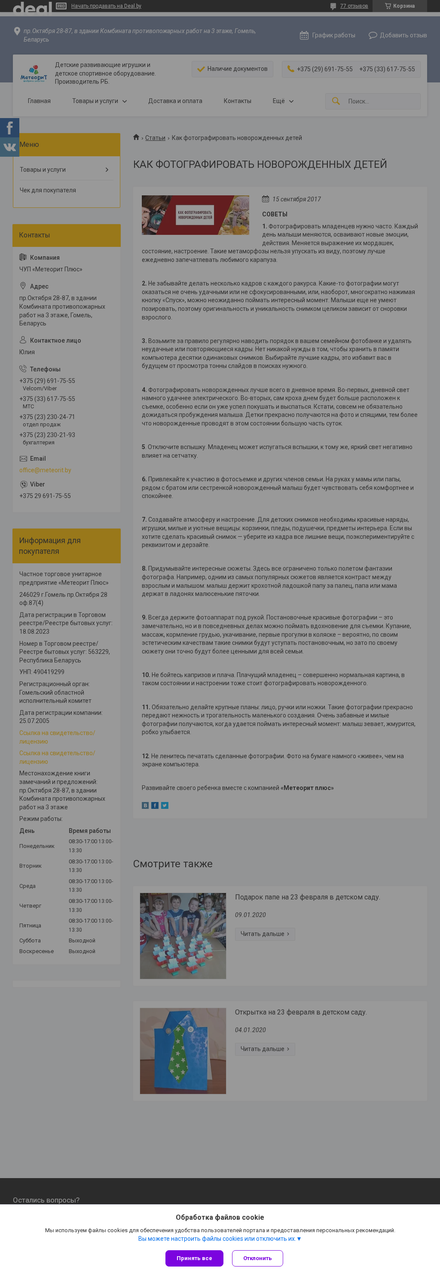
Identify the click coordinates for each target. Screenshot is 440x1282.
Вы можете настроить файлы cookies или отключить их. (217, 1238)
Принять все (194, 1258)
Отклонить (257, 1258)
